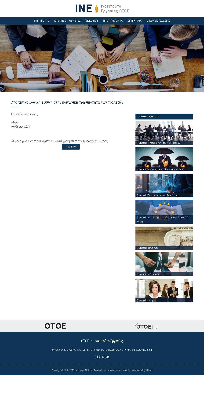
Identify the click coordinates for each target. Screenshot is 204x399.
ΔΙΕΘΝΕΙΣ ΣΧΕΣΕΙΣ (158, 20)
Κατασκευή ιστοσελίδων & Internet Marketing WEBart (128, 370)
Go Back (71, 146)
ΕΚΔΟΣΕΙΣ (92, 20)
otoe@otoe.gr (145, 349)
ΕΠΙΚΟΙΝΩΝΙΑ (102, 357)
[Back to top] (194, 389)
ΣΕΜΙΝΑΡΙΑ (134, 20)
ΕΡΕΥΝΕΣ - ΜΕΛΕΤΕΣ (67, 20)
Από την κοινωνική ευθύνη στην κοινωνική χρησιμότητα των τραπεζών (61, 141)
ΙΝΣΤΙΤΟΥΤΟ (42, 20)
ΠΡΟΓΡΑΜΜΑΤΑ (113, 20)
